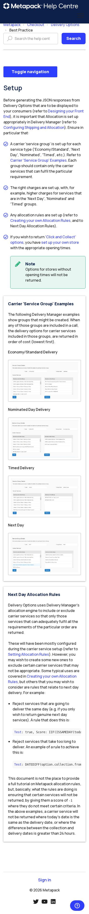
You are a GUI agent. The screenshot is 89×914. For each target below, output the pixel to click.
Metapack (12, 24)
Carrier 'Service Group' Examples (38, 160)
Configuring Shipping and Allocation (33, 127)
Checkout (35, 24)
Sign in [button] (44, 880)
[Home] (40, 6)
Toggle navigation (30, 71)
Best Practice (21, 30)
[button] (80, 15)
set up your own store (60, 242)
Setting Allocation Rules (28, 654)
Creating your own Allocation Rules (40, 220)
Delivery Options (65, 24)
